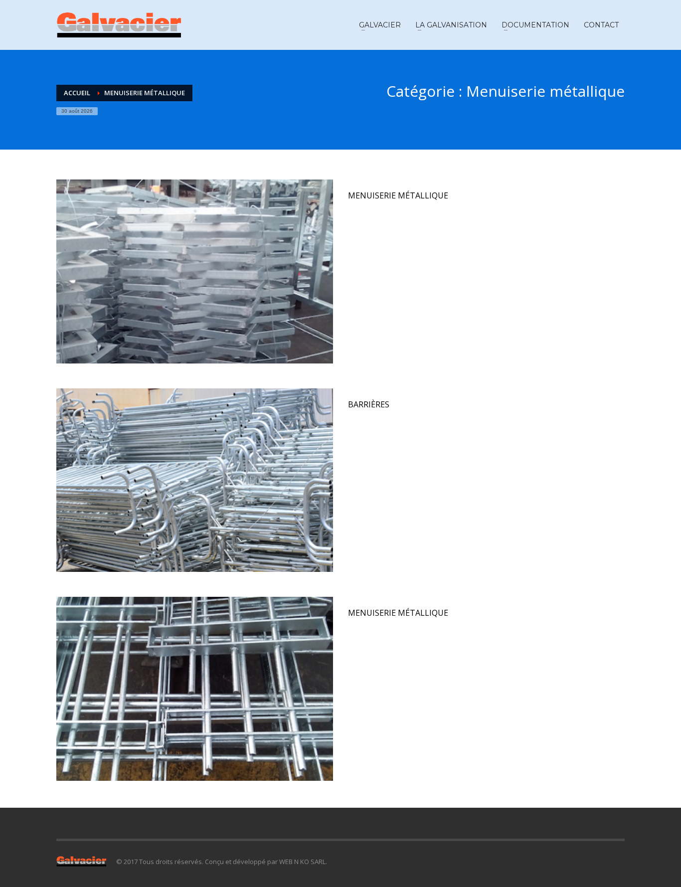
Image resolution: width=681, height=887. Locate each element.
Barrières (368, 404)
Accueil (77, 92)
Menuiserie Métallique (398, 195)
